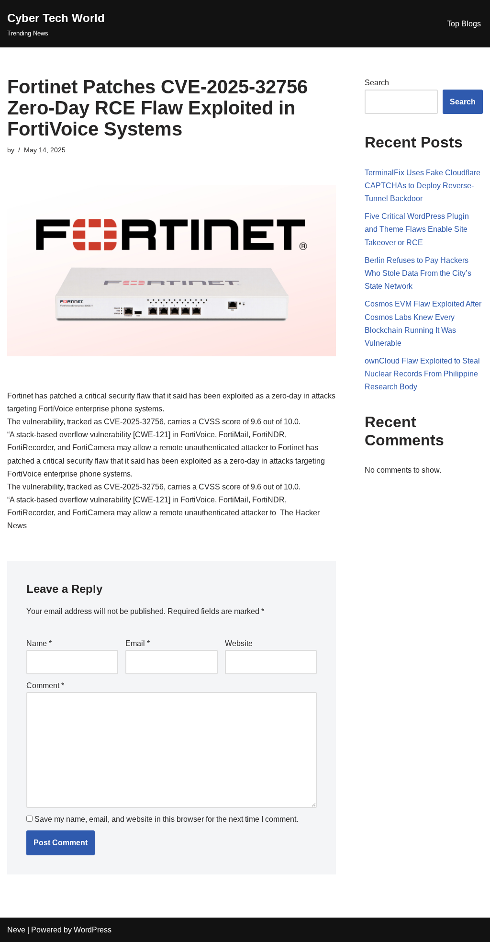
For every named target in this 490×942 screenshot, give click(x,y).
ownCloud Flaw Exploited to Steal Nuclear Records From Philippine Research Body (422, 374)
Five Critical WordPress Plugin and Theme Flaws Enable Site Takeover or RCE (417, 229)
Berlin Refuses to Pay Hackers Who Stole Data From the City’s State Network (418, 273)
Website (239, 643)
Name (39, 643)
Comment (45, 685)
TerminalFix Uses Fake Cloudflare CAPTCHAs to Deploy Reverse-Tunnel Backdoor (422, 186)
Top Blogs (464, 24)
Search (377, 83)
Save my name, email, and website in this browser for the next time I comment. (166, 819)
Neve (16, 930)
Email (137, 643)
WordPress (92, 930)
